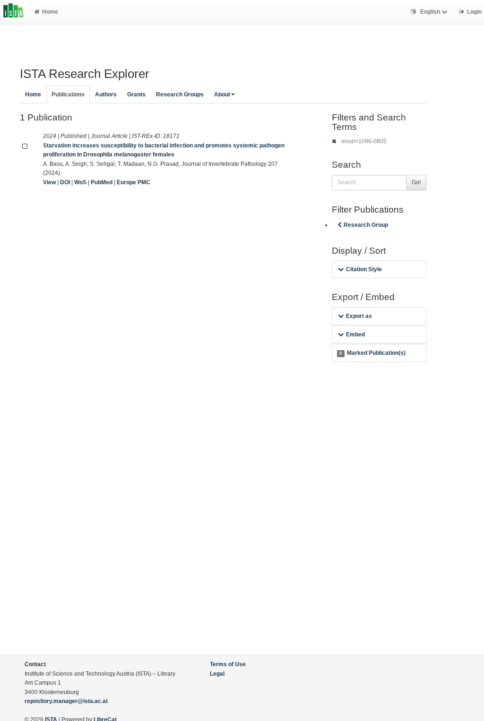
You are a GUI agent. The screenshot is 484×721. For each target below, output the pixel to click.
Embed (355, 334)
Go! (416, 182)
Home (50, 12)
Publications (68, 94)
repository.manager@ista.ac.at (66, 701)
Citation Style (364, 269)
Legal (217, 673)
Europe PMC (133, 182)
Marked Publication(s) (372, 353)
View (49, 182)
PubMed (101, 182)
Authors (106, 94)
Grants (136, 94)
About (222, 94)
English (430, 12)
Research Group (366, 225)
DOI (65, 182)
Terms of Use (228, 664)
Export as (359, 316)
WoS (80, 182)
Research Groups (180, 94)
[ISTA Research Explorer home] (13, 12)
